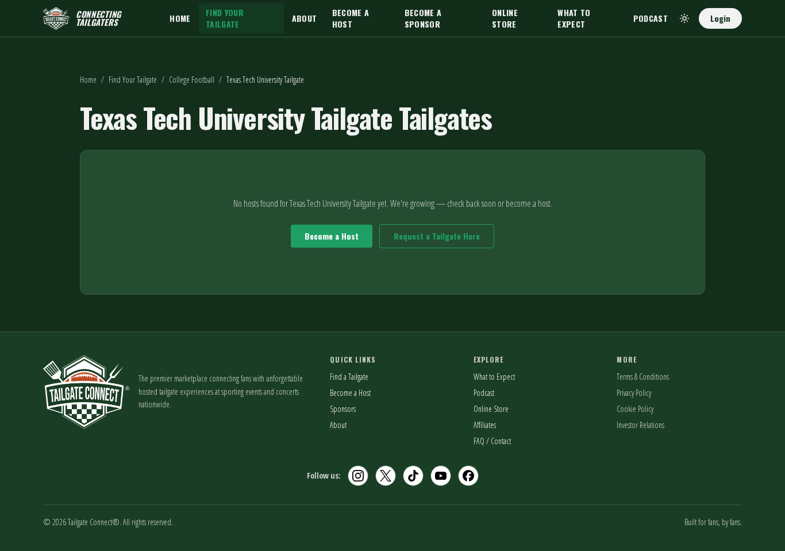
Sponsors (343, 408)
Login (720, 18)
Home (180, 18)
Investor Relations (640, 424)
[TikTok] (413, 475)
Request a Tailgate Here (437, 236)
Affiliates (485, 424)
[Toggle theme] (684, 18)
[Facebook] (468, 475)
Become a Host (351, 18)
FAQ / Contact (492, 441)
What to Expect (573, 18)
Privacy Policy (634, 392)
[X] (385, 475)
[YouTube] (440, 475)
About (304, 18)
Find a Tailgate (349, 376)
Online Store (505, 18)
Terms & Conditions (643, 376)
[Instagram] (358, 475)
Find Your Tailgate (225, 18)
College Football (191, 79)
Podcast (650, 18)
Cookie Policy (635, 408)
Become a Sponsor (423, 18)
